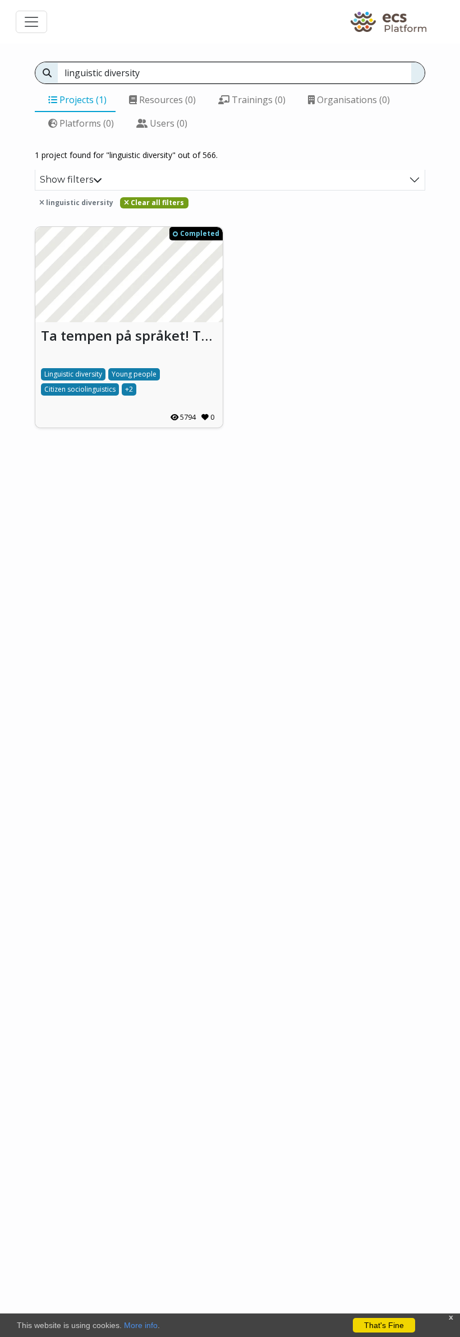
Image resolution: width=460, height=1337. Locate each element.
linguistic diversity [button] (78, 202)
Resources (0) (166, 100)
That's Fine (384, 1325)
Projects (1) (82, 100)
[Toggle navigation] (31, 22)
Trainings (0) (257, 100)
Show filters (66, 179)
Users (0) (167, 123)
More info (141, 1325)
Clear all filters (156, 202)
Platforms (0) (85, 123)
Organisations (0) (352, 100)
